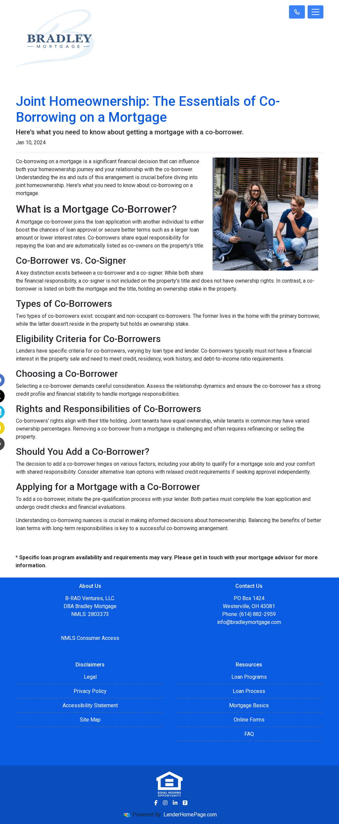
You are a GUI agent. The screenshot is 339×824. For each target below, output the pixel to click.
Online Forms (249, 720)
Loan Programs (249, 677)
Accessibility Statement (90, 705)
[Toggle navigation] (315, 12)
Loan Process (249, 691)
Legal (90, 677)
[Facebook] (156, 802)
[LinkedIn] (175, 802)
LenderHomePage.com (190, 814)
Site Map (90, 720)
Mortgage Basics (249, 705)
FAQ (249, 734)
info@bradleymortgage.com (249, 622)
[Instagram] (165, 802)
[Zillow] (185, 802)
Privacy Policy (90, 691)
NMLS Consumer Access (90, 638)
